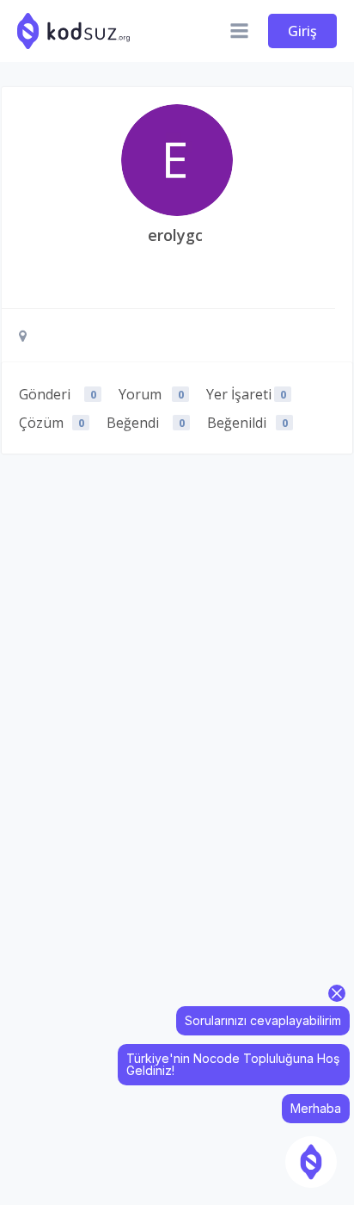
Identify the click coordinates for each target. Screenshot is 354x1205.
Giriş (302, 31)
